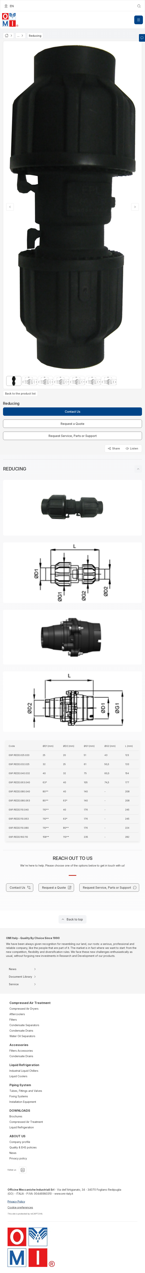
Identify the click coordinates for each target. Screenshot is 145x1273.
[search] (139, 6)
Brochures (15, 1116)
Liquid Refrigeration (21, 1127)
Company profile (19, 1142)
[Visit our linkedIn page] (22, 1170)
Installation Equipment (22, 1101)
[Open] (138, 20)
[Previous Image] (10, 207)
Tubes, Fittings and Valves (25, 1090)
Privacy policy (18, 1158)
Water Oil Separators (22, 1036)
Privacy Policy (16, 1201)
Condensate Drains (21, 1030)
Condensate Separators (24, 1025)
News (12, 1152)
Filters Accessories (21, 1050)
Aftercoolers (17, 1014)
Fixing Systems (18, 1096)
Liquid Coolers (18, 1076)
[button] (72, 468)
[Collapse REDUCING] (138, 469)
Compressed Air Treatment (26, 1121)
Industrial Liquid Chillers (23, 1070)
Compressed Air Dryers (24, 1008)
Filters (13, 1019)
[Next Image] (135, 207)
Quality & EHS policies (23, 1147)
